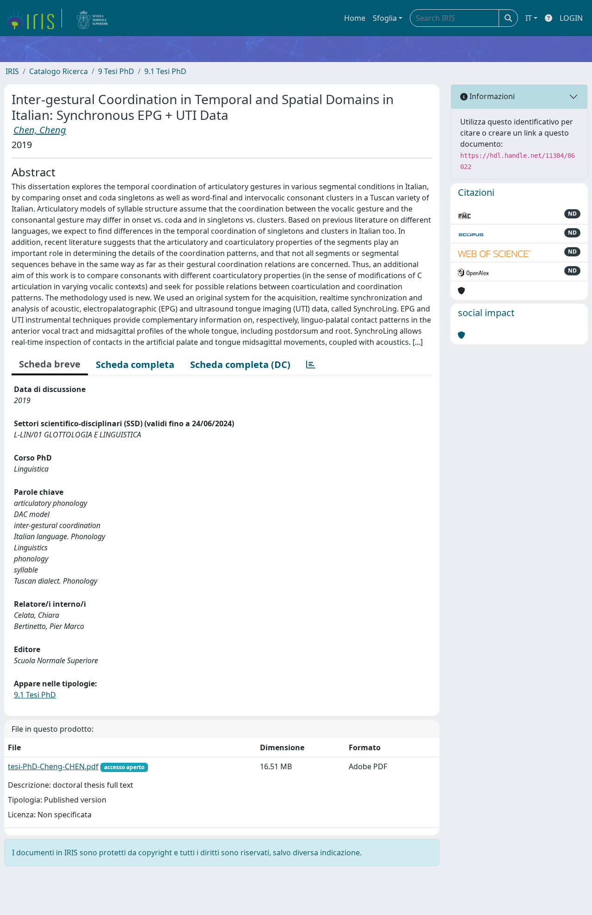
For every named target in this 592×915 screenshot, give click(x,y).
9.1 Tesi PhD (165, 71)
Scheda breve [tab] (49, 364)
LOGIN (571, 18)
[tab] (310, 364)
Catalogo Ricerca (58, 71)
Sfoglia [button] (385, 18)
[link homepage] (34, 18)
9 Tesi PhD (116, 71)
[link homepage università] (92, 18)
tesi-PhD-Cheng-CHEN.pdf (53, 766)
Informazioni (491, 96)
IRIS (12, 71)
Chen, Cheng (39, 130)
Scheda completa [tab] (135, 364)
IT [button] (528, 18)
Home (354, 18)
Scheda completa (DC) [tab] (240, 364)
